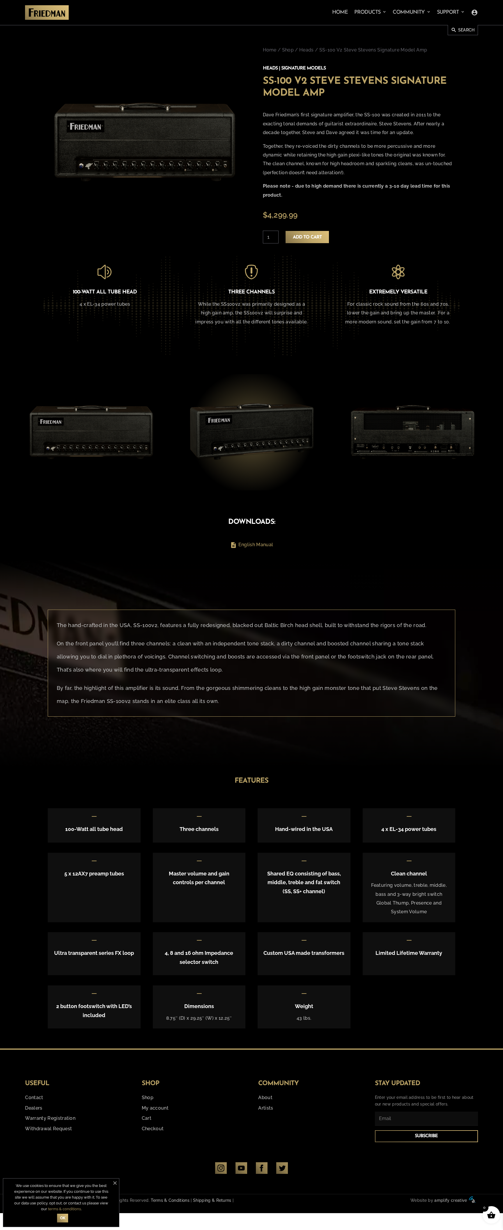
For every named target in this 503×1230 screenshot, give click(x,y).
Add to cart (307, 237)
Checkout (153, 1128)
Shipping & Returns (212, 1200)
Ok (62, 1218)
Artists (265, 1108)
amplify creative (450, 1200)
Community (409, 12)
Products (367, 12)
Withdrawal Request (48, 1128)
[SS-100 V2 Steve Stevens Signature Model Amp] (91, 432)
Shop (288, 50)
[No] (115, 1183)
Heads (306, 50)
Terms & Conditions (170, 1200)
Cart (146, 1118)
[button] (18, 432)
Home (340, 12)
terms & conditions (64, 1209)
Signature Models (303, 68)
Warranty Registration (50, 1118)
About (265, 1097)
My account (155, 1108)
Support (448, 12)
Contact (34, 1097)
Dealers (33, 1108)
